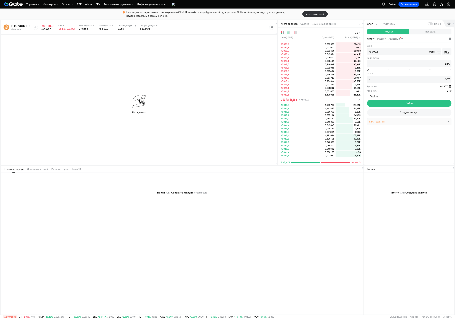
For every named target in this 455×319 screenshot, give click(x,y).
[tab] (289, 23)
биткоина (16, 29)
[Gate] (13, 4)
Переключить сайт (315, 14)
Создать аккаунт (409, 4)
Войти (392, 4)
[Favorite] (35, 27)
